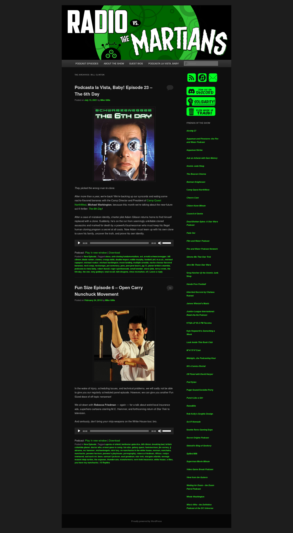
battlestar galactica (131, 444)
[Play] (79, 243)
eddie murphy (136, 259)
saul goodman (127, 456)
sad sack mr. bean (94, 456)
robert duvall (103, 268)
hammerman (151, 447)
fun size (127, 447)
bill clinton (146, 444)
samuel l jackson (112, 456)
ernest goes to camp (112, 447)
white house (160, 459)
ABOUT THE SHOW (114, 63)
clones (98, 259)
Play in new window (96, 252)
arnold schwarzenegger (155, 256)
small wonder (136, 268)
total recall (110, 271)
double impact (122, 259)
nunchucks (80, 453)
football (148, 259)
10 (170, 287)
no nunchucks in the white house (136, 450)
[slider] (167, 243)
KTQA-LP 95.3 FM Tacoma (199, 322)
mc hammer (89, 450)
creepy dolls (109, 259)
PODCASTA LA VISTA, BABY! (163, 63)
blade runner (88, 259)
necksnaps (100, 265)
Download (114, 252)
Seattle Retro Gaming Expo (200, 429)
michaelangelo (103, 450)
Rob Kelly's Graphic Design (200, 413)
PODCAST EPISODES (86, 63)
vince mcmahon (137, 271)
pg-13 (144, 265)
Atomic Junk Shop (195, 165)
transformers (126, 459)
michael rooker (91, 262)
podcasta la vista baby (85, 268)
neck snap (89, 265)
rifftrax (158, 453)
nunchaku (166, 450)
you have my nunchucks (86, 462)
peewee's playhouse (112, 453)
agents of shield (113, 444)
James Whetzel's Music (198, 303)
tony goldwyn (97, 271)
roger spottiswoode (120, 268)
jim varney (164, 447)
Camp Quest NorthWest (198, 189)
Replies (105, 462)
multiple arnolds (141, 262)
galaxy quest (138, 447)
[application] (124, 243)
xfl (147, 271)
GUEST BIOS (136, 63)
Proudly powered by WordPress (146, 521)
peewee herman (94, 453)
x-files (170, 459)
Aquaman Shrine (195, 150)
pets (123, 265)
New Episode (90, 256)
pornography (129, 453)
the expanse (100, 459)
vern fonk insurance (143, 459)
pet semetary (113, 265)
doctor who (96, 447)
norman (156, 450)
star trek (139, 456)
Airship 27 (191, 130)
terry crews (160, 268)
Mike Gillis (105, 100)
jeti (154, 259)
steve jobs (149, 268)
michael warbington (109, 262)
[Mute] (159, 243)
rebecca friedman (145, 453)
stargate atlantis (153, 456)
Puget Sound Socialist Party (200, 389)
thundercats (113, 459)
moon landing (125, 262)
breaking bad (158, 444)
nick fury (115, 450)
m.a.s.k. (160, 259)
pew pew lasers (133, 265)
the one (86, 271)
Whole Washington (195, 496)
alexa (108, 256)
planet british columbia (159, 265)
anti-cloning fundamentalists (125, 256)
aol (141, 256)
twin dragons (122, 271)
